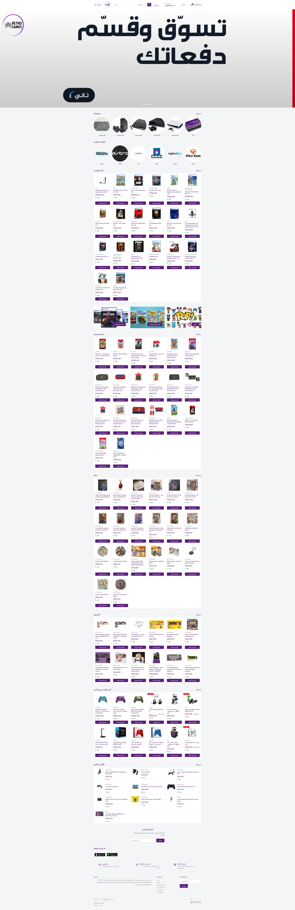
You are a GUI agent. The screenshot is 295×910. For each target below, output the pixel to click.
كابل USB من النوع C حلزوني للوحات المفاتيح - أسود (138, 635)
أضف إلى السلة (102, 203)
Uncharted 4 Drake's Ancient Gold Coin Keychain (192, 562)
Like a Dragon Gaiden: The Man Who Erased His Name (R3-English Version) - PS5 (191, 225)
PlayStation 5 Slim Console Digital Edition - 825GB (102, 191)
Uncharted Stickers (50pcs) (120, 561)
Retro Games (98, 385)
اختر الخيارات (156, 722)
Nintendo (97, 351)
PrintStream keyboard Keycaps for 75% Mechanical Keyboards (174, 669)
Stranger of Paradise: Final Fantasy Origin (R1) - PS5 (174, 257)
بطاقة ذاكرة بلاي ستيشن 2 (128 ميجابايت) (151, 799)
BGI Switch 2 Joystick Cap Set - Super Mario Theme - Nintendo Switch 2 (119, 421)
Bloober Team (134, 188)
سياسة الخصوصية (161, 885)
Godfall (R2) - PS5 (153, 256)
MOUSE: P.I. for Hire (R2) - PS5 (119, 224)
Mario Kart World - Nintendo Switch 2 (120, 354)
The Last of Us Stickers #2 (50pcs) (120, 595)
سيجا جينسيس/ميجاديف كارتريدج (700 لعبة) (151, 786)
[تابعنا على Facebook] (191, 902)
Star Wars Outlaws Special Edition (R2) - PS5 (119, 288)
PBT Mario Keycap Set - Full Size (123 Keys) (120, 668)
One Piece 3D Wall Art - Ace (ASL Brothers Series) (192, 495)
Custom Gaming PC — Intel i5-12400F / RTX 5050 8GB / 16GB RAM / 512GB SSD (156, 669)
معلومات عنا (160, 892)
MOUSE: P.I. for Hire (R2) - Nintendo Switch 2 (191, 421)
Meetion (97, 740)
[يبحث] (149, 4)
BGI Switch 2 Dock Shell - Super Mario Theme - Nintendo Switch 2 (137, 421)
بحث (158, 880)
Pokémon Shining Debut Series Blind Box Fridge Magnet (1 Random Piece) (137, 563)
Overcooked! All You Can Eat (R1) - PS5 (120, 191)
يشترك (160, 840)
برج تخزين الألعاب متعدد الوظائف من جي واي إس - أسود (173, 744)
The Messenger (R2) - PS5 (101, 256)
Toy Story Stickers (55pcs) (101, 561)
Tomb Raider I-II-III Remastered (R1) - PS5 (136, 257)
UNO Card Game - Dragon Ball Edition (156, 562)
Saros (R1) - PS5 (117, 258)
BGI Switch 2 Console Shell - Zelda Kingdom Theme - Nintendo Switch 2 (192, 388)
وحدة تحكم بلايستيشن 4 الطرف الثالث (186, 786)
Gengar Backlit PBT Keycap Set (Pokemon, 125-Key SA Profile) (120, 636)
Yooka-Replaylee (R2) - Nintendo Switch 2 (101, 454)
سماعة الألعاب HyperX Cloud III (156, 710)
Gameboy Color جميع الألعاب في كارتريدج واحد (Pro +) (116, 800)
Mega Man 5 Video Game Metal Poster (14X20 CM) (137, 529)
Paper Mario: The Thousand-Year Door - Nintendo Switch (102, 354)
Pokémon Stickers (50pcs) (101, 594)
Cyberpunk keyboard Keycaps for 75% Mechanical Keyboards (192, 669)
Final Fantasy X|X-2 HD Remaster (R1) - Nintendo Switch (119, 454)
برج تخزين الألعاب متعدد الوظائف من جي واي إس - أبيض (173, 711)
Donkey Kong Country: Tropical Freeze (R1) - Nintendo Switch (172, 355)
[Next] (201, 125)
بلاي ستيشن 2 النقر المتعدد (111, 786)
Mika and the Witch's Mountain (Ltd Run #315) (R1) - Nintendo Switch (174, 421)
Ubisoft (115, 285)
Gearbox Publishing (154, 254)
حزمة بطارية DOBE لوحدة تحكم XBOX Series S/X (192, 710)
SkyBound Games (153, 188)
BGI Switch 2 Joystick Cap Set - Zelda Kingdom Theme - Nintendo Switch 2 (156, 388)
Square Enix (170, 254)
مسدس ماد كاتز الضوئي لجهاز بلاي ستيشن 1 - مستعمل (187, 800)
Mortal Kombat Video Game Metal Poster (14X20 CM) (102, 529)
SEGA (186, 221)
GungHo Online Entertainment (189, 189)
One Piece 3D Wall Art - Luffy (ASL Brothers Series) (156, 495)
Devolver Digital (117, 221)
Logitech (115, 740)
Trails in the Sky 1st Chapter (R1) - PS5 (192, 192)
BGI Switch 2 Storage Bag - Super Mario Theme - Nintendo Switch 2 (120, 388)
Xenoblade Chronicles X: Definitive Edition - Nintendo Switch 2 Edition (138, 355)
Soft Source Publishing (191, 254)
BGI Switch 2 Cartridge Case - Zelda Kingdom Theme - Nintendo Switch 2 (138, 388)
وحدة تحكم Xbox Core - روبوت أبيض (192, 743)
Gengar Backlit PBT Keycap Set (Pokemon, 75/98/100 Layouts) (102, 669)
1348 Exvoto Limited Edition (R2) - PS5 (138, 224)
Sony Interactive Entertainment (117, 255)
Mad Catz (179, 797)
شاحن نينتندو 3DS (145, 772)
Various (151, 221)
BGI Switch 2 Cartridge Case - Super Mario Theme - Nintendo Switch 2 (102, 421)
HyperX (151, 707)
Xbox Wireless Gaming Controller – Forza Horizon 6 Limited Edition (102, 711)
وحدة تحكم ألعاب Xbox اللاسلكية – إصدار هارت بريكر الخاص (120, 711)
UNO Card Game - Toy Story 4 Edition (174, 562)
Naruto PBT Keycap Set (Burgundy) (173, 635)
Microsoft (97, 707)
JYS (168, 707)
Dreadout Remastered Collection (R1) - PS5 (190, 257)
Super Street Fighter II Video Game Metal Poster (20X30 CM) (156, 529)
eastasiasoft (134, 221)
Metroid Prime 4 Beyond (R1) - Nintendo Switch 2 (192, 354)
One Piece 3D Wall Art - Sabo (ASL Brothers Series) (174, 495)
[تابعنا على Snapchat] (200, 902)
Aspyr (132, 254)
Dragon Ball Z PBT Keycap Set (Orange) (156, 635)
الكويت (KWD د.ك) (107, 899)
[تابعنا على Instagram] (194, 902)
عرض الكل (199, 113)
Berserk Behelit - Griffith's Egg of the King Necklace (119, 495)
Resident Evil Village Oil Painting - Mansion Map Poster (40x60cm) (137, 496)
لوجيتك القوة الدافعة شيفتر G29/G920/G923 (119, 743)
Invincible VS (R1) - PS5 (155, 190)
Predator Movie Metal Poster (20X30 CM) (174, 529)
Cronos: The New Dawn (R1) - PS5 (138, 191)
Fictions (97, 221)
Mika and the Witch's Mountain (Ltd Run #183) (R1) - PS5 (174, 192)
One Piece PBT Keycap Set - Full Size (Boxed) (192, 635)
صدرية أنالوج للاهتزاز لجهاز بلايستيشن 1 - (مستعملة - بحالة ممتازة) (114, 814)
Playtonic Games (99, 451)
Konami (168, 221)
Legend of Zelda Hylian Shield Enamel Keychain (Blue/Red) (102, 495)
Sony (96, 188)
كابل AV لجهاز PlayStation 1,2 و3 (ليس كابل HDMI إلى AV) (115, 772)
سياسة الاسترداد (161, 887)
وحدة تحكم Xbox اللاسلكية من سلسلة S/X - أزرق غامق (156, 743)
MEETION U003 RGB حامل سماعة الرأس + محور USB (101, 743)
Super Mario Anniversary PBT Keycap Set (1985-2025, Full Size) (102, 636)
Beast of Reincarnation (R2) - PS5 (102, 224)
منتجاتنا (158, 882)
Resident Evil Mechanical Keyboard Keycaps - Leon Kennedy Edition (137, 669)
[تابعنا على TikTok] (197, 902)
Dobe (186, 707)
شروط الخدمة (160, 890)
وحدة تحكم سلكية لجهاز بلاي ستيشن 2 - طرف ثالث (188, 772)
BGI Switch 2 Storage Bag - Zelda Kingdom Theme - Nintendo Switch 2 (102, 388)
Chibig (168, 188)
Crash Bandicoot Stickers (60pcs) (191, 529)
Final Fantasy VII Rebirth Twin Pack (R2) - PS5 (102, 288)
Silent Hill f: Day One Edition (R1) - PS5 (174, 224)
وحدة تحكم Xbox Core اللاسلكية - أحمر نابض (136, 743)
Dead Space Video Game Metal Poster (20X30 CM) (119, 529)
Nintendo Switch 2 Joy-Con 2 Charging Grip (156, 354)
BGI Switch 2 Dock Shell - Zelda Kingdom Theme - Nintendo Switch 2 (173, 388)
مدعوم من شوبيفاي (98, 905)
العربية (96, 899)
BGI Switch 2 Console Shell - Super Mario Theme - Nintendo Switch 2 (156, 421)
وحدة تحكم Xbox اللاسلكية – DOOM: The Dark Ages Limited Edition (137, 711)
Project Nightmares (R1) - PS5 (155, 224)
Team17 (114, 188)
